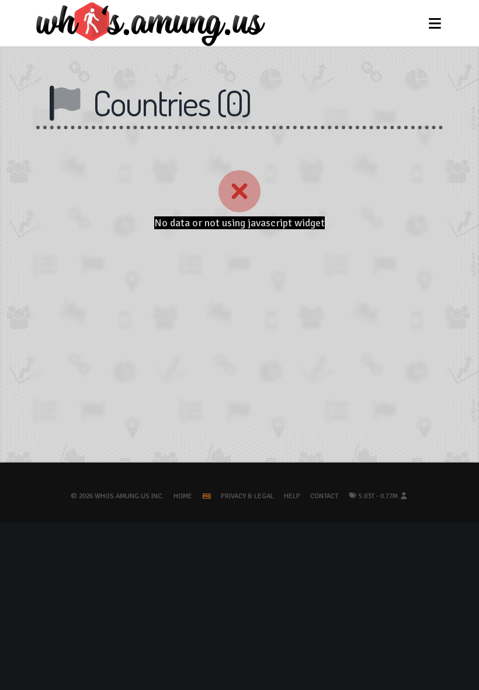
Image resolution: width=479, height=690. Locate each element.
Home (182, 496)
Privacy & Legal (247, 496)
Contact (324, 496)
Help (292, 496)
